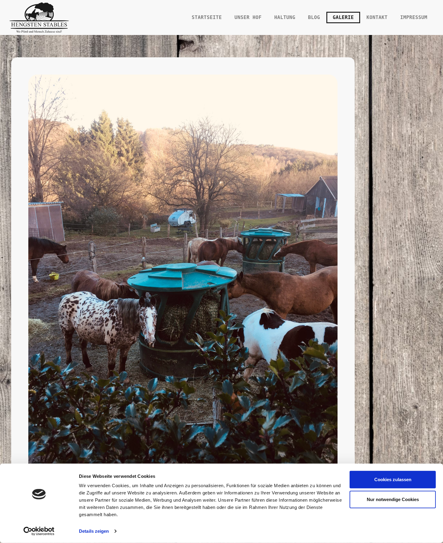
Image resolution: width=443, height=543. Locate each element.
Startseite (207, 17)
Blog (314, 17)
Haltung (284, 17)
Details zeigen (94, 531)
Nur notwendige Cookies (393, 499)
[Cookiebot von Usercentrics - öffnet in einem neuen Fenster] (39, 531)
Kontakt (377, 17)
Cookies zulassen (392, 479)
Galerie (343, 17)
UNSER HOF (248, 17)
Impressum (413, 17)
